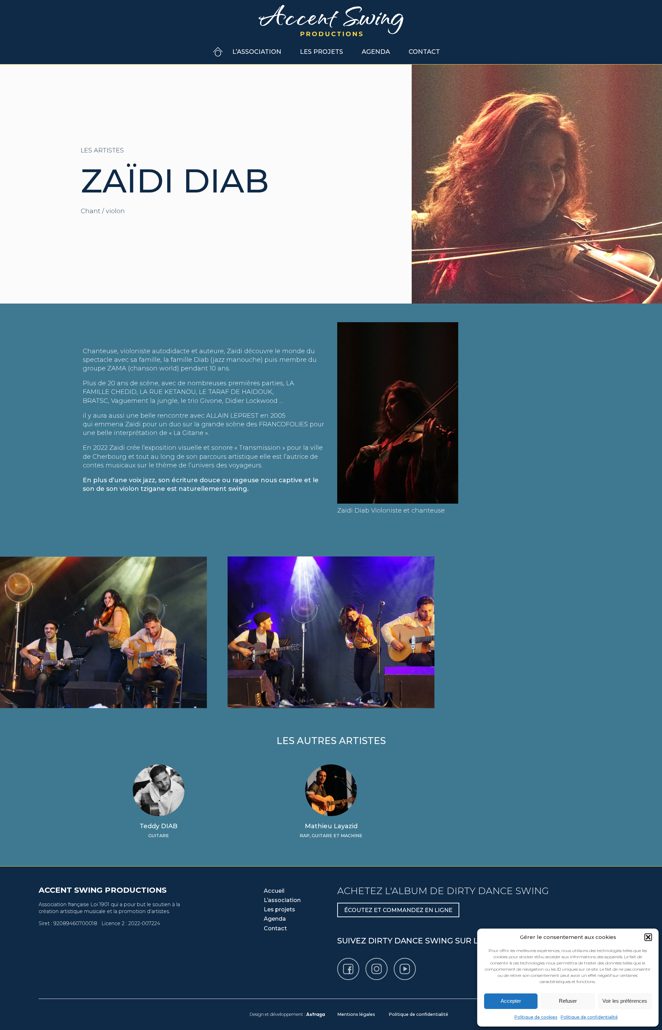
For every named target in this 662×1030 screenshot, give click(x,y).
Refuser (568, 1001)
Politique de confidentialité (589, 1017)
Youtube (415, 962)
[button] (648, 937)
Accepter (511, 1001)
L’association (256, 52)
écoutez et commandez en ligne (398, 910)
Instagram (387, 962)
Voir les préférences (624, 1001)
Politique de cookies (535, 1017)
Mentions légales (356, 1014)
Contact (424, 52)
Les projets (321, 52)
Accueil (218, 52)
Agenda (376, 52)
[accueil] (331, 20)
